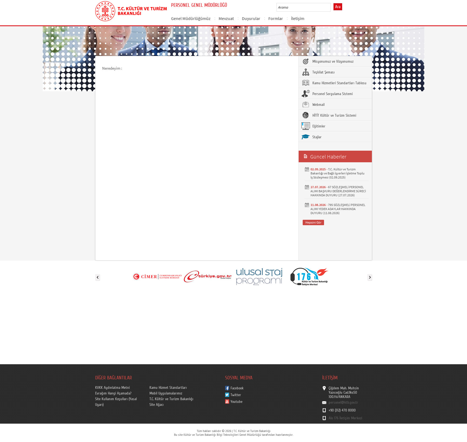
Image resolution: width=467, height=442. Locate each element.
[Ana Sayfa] (131, 10)
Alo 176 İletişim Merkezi (345, 418)
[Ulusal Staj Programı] (258, 276)
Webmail (318, 105)
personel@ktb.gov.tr (343, 402)
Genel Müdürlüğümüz (191, 18)
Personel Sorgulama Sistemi (332, 94)
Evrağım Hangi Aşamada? (113, 393)
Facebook (237, 388)
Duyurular (251, 18)
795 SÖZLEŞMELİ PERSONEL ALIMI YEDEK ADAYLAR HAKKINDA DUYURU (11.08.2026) (338, 209)
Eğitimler (318, 126)
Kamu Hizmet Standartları (168, 388)
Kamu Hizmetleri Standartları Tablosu (338, 83)
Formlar (275, 18)
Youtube (236, 402)
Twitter (236, 395)
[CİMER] (157, 276)
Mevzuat (226, 18)
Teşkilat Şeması (323, 72)
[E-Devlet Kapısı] (208, 276)
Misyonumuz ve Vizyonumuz (332, 61)
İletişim (297, 18)
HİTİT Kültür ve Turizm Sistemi (333, 115)
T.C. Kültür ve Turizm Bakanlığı (171, 399)
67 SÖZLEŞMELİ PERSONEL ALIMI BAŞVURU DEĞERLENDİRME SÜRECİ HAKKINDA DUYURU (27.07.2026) (338, 191)
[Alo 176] (309, 276)
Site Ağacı (156, 405)
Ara (338, 6)
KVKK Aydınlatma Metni (112, 388)
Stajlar (316, 137)
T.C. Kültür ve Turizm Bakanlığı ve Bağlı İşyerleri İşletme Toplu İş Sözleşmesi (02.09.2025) (338, 173)
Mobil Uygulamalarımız (165, 393)
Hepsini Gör (313, 222)
